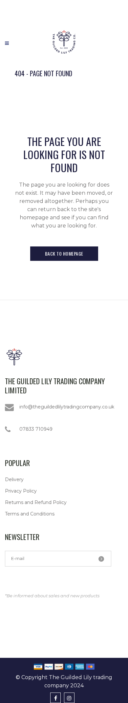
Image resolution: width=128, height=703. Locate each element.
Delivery (14, 479)
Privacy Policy (21, 491)
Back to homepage (64, 253)
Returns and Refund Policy (36, 502)
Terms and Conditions (29, 514)
